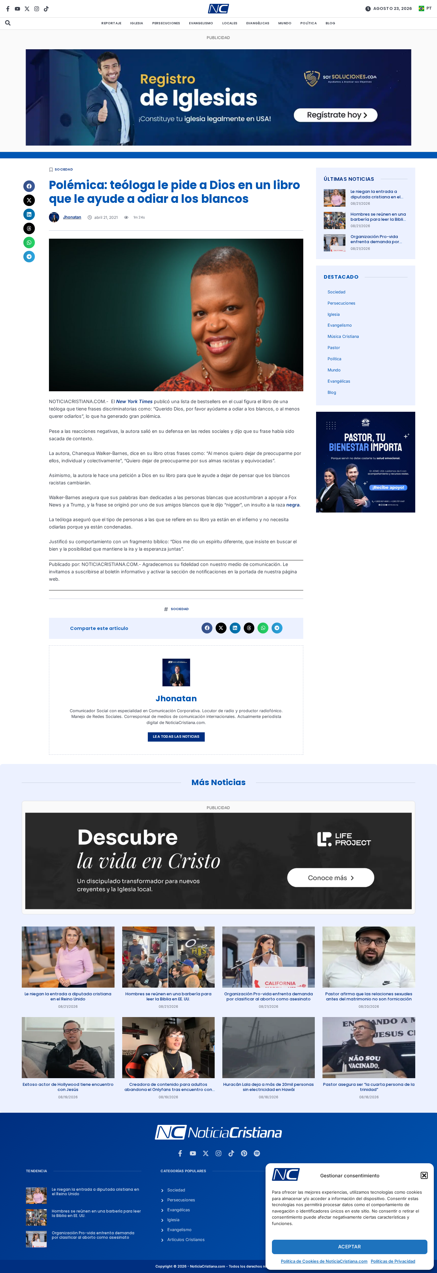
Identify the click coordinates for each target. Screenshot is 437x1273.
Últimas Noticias (349, 179)
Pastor (334, 347)
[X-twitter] (27, 9)
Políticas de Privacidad (393, 1261)
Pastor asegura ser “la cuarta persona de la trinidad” (369, 1087)
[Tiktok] (46, 9)
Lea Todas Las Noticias (176, 737)
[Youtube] (17, 9)
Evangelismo (201, 23)
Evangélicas (257, 23)
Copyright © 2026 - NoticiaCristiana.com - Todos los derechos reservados (218, 1266)
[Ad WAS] (218, 144)
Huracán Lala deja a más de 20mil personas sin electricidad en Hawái (268, 1087)
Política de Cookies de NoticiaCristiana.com (324, 1261)
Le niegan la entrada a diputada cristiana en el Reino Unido (376, 197)
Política (308, 23)
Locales (229, 23)
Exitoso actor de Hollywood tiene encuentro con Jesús (68, 1087)
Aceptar (349, 1247)
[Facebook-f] (8, 9)
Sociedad (64, 169)
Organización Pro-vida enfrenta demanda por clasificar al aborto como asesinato (377, 244)
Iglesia (136, 23)
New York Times (134, 401)
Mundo (284, 23)
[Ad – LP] (218, 907)
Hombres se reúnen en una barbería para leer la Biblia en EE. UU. (378, 219)
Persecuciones (166, 23)
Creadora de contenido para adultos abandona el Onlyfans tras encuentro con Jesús (168, 1090)
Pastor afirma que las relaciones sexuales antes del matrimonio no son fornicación (368, 996)
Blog (331, 23)
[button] (424, 1175)
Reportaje (111, 23)
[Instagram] (36, 9)
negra (292, 504)
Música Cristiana (343, 336)
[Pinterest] (244, 1153)
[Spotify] (257, 1153)
